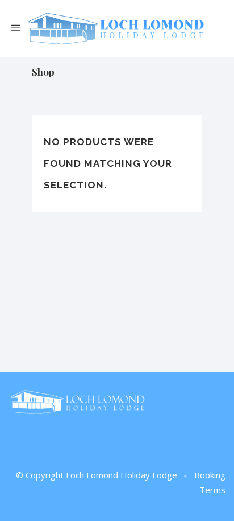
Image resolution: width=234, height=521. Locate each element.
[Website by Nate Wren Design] (185, 476)
